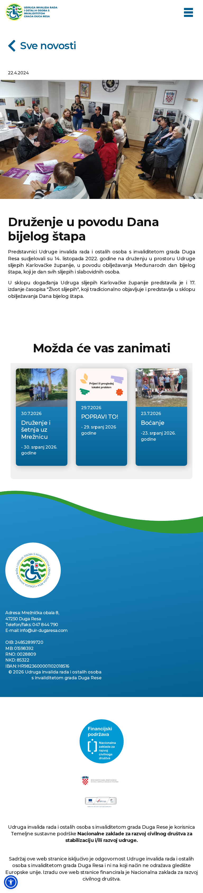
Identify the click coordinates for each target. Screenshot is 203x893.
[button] (188, 12)
